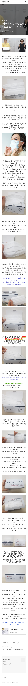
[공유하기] (7, 643)
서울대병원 (4, 680)
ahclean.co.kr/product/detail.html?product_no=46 (14, 623)
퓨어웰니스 (4, 683)
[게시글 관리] (9, 643)
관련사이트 (4, 678)
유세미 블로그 (5, 2)
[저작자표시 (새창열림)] (18, 643)
